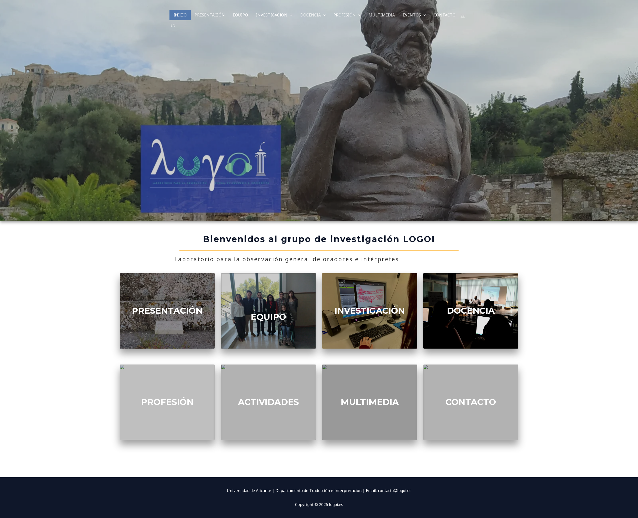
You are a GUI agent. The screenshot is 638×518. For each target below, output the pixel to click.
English (172, 25)
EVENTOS (412, 15)
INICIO (180, 15)
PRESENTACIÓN (210, 15)
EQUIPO (240, 15)
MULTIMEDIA (382, 15)
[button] (289, 15)
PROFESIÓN (344, 15)
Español (463, 15)
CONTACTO (445, 15)
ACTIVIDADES (268, 402)
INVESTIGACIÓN (271, 15)
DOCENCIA (310, 15)
